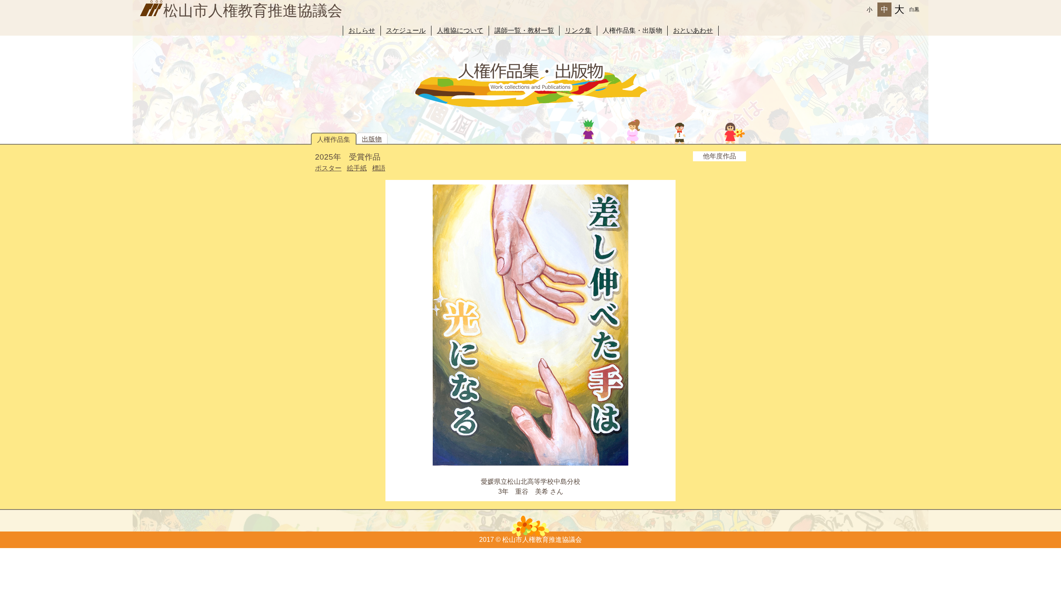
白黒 (914, 9)
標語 (378, 168)
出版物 (372, 139)
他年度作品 (719, 156)
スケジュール (406, 30)
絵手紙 (357, 168)
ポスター (328, 168)
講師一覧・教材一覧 (524, 30)
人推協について (460, 30)
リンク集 (578, 30)
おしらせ (362, 30)
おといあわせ (693, 30)
